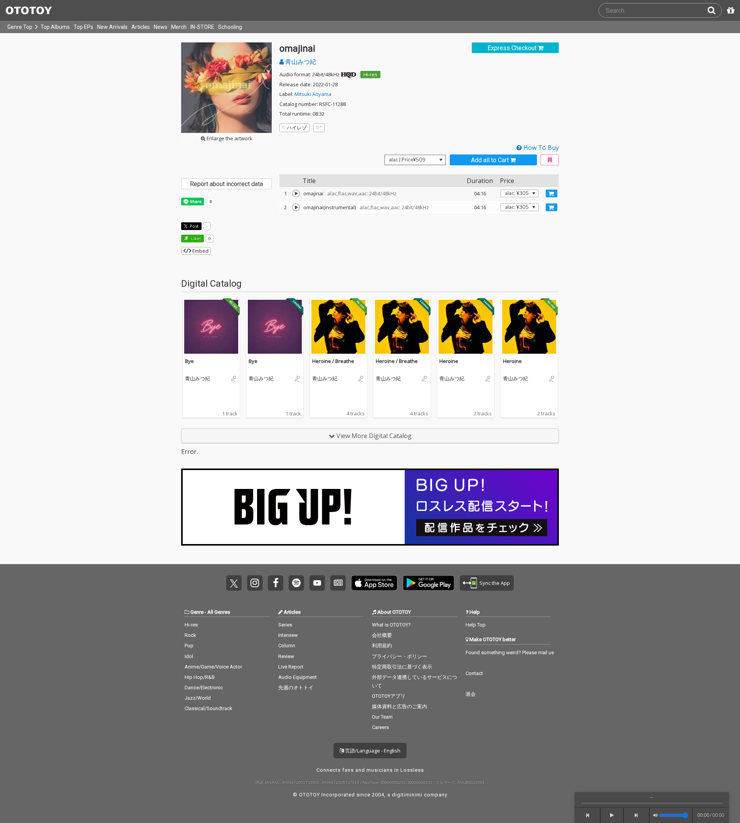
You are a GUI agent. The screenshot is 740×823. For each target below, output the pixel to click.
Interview (288, 635)
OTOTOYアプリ (388, 696)
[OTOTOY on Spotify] (296, 583)
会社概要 (382, 635)
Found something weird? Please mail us (510, 652)
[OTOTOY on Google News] (338, 583)
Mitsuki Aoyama (312, 94)
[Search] (715, 10)
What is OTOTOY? (391, 625)
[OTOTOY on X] (234, 583)
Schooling (230, 27)
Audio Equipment (297, 677)
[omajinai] (296, 193)
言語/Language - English (372, 750)
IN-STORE (202, 27)
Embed (200, 250)
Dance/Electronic (204, 687)
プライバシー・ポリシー (399, 656)
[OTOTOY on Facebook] (275, 583)
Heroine (448, 361)
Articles (140, 27)
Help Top (476, 625)
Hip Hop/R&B (200, 677)
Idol (189, 656)
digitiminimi (407, 795)
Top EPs (83, 27)
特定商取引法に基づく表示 (402, 667)
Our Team (382, 717)
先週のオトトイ (295, 687)
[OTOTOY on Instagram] (254, 583)
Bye (189, 361)
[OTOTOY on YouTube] (317, 583)
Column (286, 645)
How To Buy (540, 147)
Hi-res (370, 74)
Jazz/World (198, 698)
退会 (471, 694)
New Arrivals (112, 27)
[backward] (587, 815)
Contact (474, 673)
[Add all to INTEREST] (549, 160)
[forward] (636, 815)
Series (285, 625)
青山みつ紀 (300, 61)
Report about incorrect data (226, 184)
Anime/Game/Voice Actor (213, 667)
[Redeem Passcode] (729, 10)
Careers (380, 727)
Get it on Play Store (428, 583)
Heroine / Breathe (333, 361)
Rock (190, 635)
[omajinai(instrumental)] (296, 207)
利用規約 (382, 645)
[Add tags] (319, 127)
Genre (197, 612)
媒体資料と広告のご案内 (399, 706)
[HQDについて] (348, 74)
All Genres (218, 612)
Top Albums (55, 27)
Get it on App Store (374, 583)
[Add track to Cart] (551, 193)
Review (286, 656)
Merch (179, 27)
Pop (189, 645)
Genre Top (19, 27)
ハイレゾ (297, 127)
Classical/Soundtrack (208, 708)
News (160, 27)
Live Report (290, 667)
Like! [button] (195, 238)
